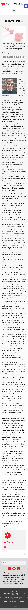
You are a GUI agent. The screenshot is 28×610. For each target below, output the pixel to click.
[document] (14, 305)
